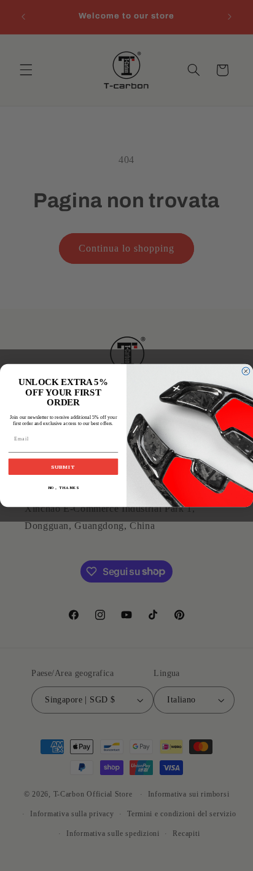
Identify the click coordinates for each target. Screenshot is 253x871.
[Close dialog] (246, 371)
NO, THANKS (63, 487)
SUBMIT (63, 467)
